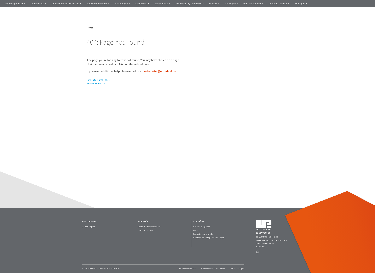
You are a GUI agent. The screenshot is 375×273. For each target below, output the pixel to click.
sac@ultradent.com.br (267, 236)
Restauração (121, 3)
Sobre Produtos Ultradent (149, 226)
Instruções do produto (203, 234)
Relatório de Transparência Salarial (208, 237)
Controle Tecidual (278, 3)
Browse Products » (96, 83)
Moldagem (299, 3)
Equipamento (161, 3)
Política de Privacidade (187, 269)
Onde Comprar (88, 226)
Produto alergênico (201, 226)
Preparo (213, 3)
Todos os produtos (14, 3)
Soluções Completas (97, 3)
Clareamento (37, 3)
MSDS (195, 230)
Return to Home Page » (98, 79)
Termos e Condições (237, 269)
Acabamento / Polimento (189, 3)
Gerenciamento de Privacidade (213, 269)
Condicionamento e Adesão (65, 3)
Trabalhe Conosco (145, 230)
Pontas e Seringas (252, 3)
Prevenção (230, 3)
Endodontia (141, 3)
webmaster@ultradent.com (161, 71)
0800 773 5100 (263, 232)
